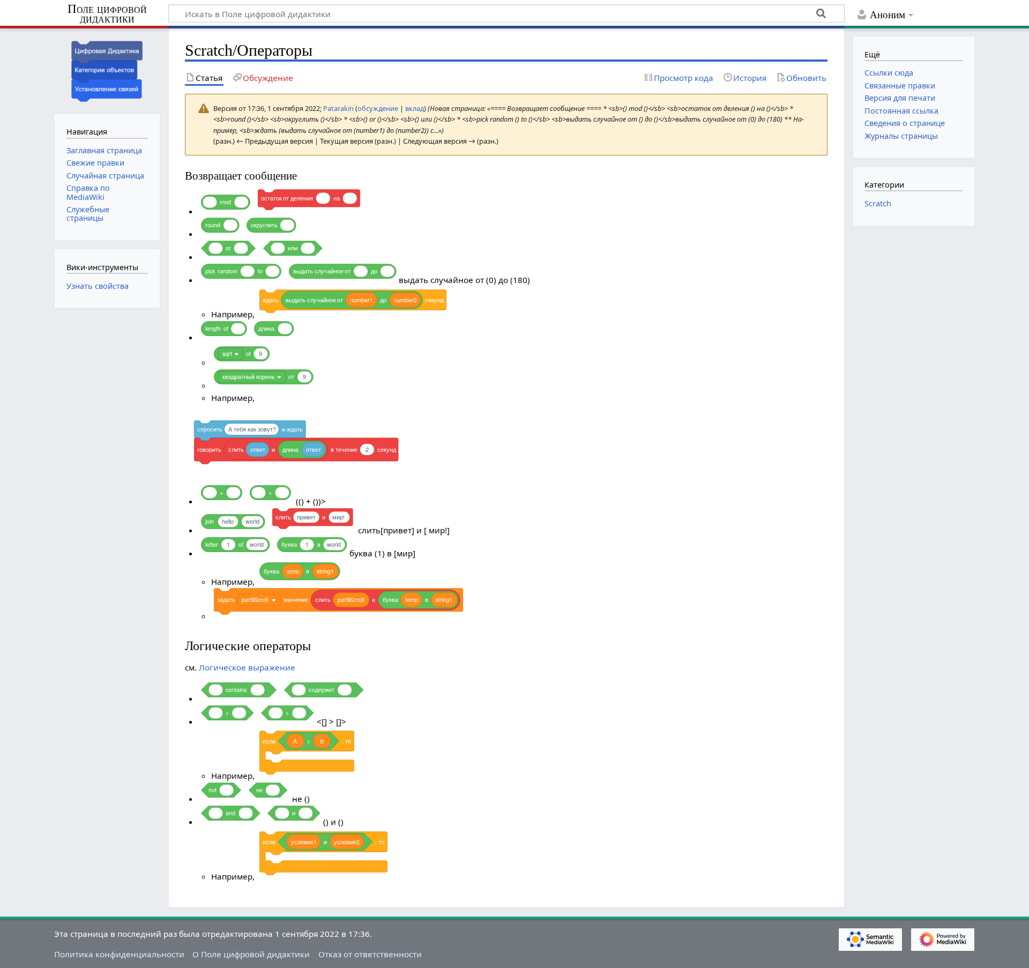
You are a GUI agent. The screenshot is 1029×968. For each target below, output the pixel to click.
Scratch (877, 203)
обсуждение (377, 108)
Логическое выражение (247, 667)
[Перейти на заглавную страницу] (107, 70)
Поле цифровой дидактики (107, 14)
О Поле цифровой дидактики (251, 954)
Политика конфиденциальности (119, 954)
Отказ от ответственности (370, 954)
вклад (414, 108)
